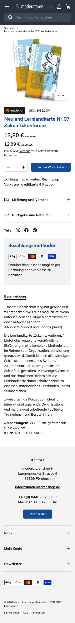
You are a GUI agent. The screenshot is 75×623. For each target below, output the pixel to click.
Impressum (38, 612)
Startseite (9, 28)
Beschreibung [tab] (15, 296)
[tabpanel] (37, 369)
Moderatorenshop (23, 602)
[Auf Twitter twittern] (18, 230)
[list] (37, 70)
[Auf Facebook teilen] (26, 230)
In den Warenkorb (51, 167)
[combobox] (37, 17)
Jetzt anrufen (37, 514)
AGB (25, 612)
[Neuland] (15, 110)
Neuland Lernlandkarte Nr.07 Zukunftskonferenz (32, 31)
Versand (24, 151)
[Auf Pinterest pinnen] (35, 230)
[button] (68, 6)
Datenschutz (11, 612)
